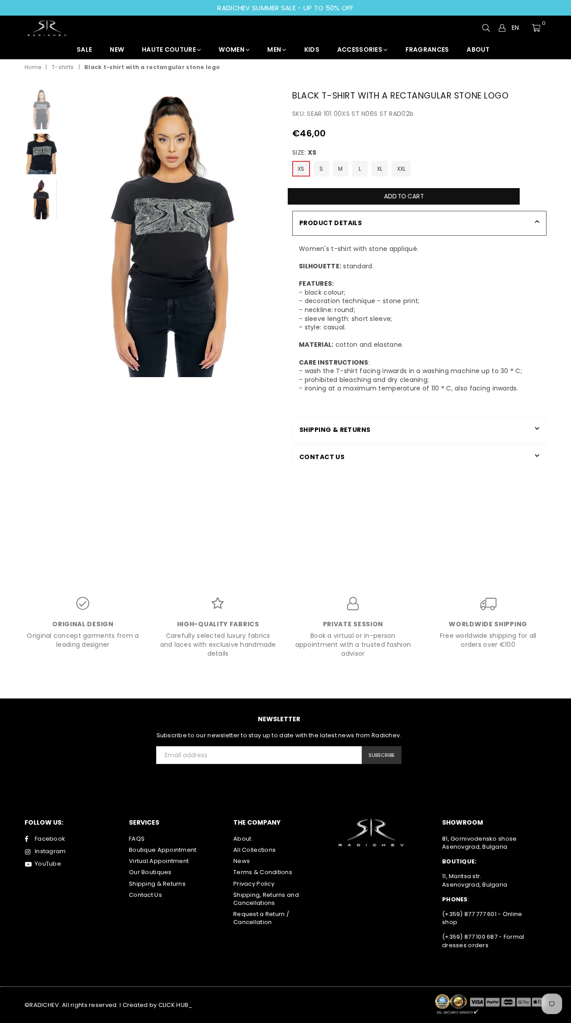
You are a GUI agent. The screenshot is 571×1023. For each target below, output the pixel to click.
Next (271, 233)
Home (33, 67)
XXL (401, 169)
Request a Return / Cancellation (261, 918)
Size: (304, 152)
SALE (84, 49)
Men (274, 49)
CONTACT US (321, 456)
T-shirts (63, 67)
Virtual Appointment (159, 861)
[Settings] (502, 27)
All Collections (254, 850)
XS (301, 169)
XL (380, 169)
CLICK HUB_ (175, 1005)
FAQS (137, 838)
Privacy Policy (253, 883)
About (242, 838)
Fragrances (427, 49)
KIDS (311, 49)
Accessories (360, 49)
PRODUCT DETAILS (330, 222)
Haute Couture (169, 49)
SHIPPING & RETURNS (335, 429)
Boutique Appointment (163, 850)
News (241, 861)
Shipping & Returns (157, 883)
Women (232, 49)
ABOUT (478, 49)
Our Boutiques (150, 872)
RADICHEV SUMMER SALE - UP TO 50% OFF (285, 7)
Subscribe (381, 755)
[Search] (486, 27)
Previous (71, 233)
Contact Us (145, 895)
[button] (519, 28)
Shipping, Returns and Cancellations (266, 899)
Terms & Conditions (262, 872)
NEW (117, 49)
